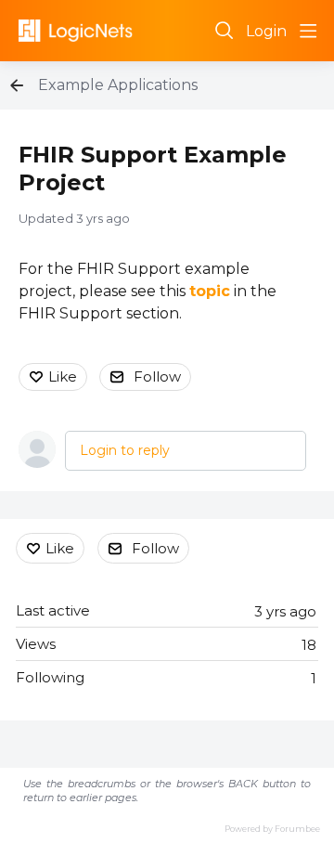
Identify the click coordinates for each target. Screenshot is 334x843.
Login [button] (266, 31)
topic (209, 291)
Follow (157, 376)
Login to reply (125, 450)
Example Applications (118, 85)
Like (62, 376)
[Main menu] (308, 30)
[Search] (224, 30)
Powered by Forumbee (272, 829)
